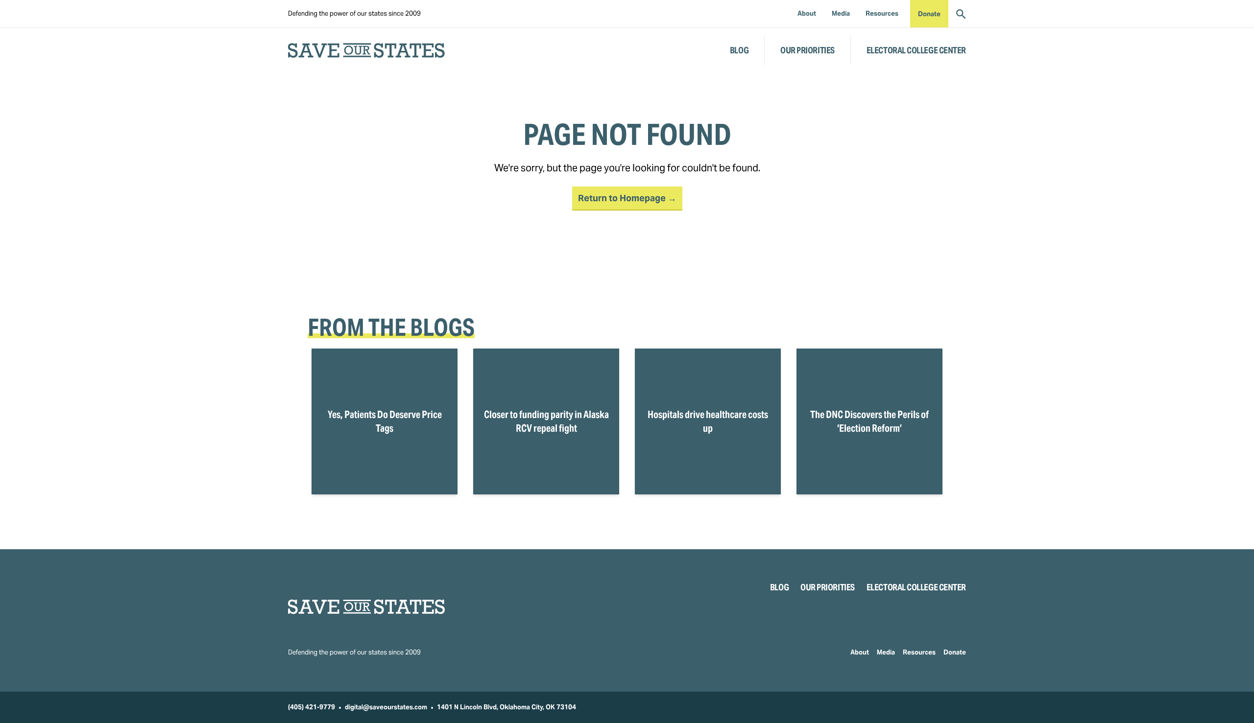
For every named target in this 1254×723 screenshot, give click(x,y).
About (859, 652)
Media (886, 652)
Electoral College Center (916, 50)
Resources (919, 652)
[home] (366, 50)
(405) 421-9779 (311, 707)
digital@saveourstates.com (386, 707)
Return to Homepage (623, 198)
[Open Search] (961, 14)
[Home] (366, 607)
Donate (929, 14)
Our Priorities (807, 50)
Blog (739, 50)
